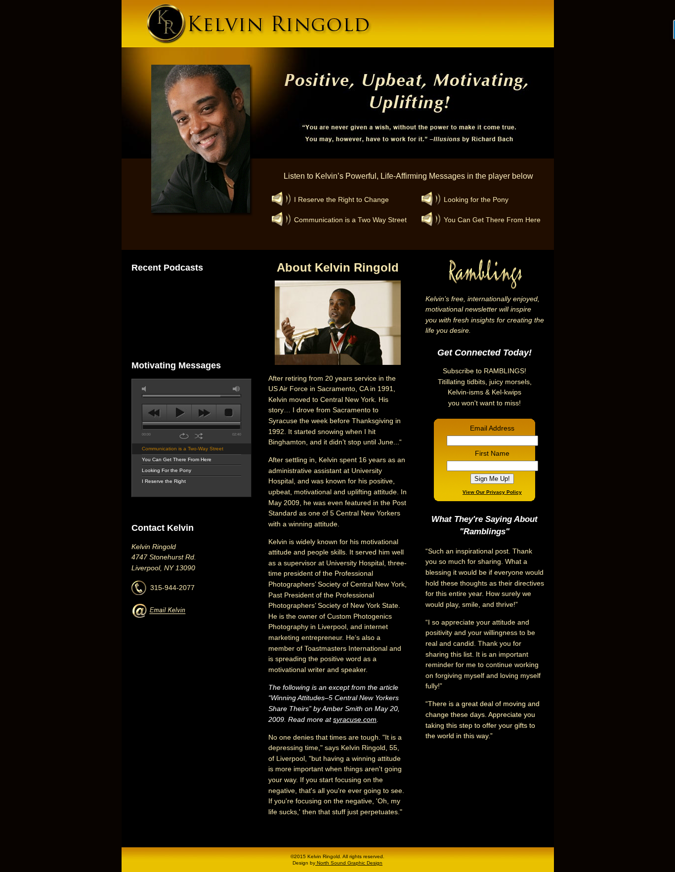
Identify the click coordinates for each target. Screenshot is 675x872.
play (179, 412)
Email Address (492, 428)
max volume (237, 389)
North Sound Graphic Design (348, 863)
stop (228, 412)
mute (146, 389)
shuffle (199, 436)
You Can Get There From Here (176, 459)
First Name (492, 453)
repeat (184, 436)
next (204, 412)
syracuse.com (355, 719)
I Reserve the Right (164, 481)
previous (154, 412)
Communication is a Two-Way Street (182, 448)
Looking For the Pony (166, 470)
